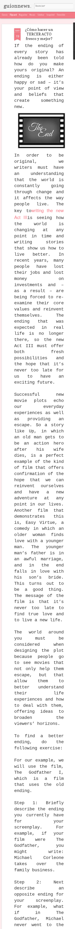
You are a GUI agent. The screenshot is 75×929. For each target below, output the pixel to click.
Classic (5, 15)
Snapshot (50, 15)
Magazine (23, 15)
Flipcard (13, 15)
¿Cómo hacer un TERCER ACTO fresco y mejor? (39, 34)
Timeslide (61, 15)
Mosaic (32, 15)
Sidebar (41, 15)
